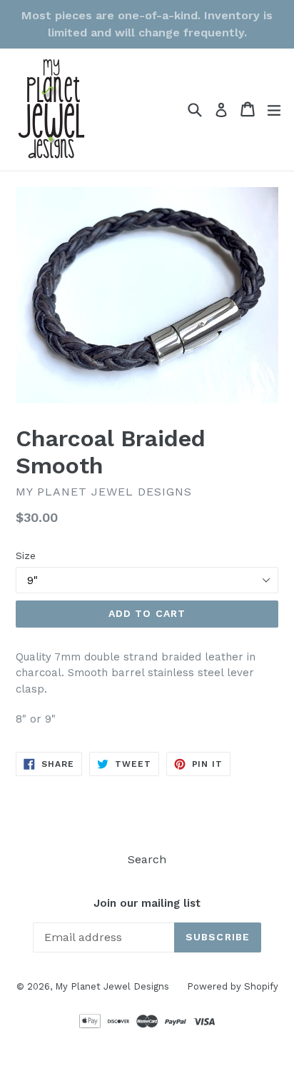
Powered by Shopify (232, 986)
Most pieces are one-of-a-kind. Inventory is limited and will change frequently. (147, 24)
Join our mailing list (147, 903)
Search (147, 859)
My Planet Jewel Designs (112, 986)
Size (26, 555)
